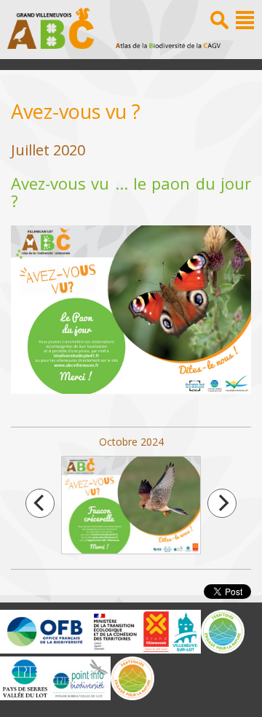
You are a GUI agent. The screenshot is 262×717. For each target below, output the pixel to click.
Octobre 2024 (130, 442)
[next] (222, 503)
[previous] (40, 503)
